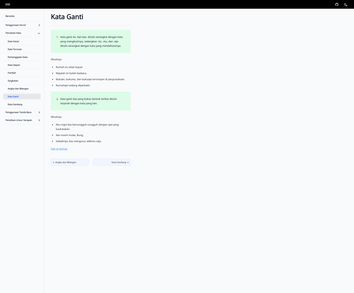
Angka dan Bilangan (18, 88)
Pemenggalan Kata (18, 57)
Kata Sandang (15, 104)
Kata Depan (14, 64)
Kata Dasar (13, 41)
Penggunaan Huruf (16, 25)
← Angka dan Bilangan (64, 162)
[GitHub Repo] (337, 4)
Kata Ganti (13, 96)
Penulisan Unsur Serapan (19, 120)
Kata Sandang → (120, 162)
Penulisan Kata (13, 32)
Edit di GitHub (59, 149)
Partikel (12, 72)
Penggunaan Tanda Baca (18, 112)
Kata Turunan (15, 49)
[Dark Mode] (346, 4)
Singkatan (13, 80)
